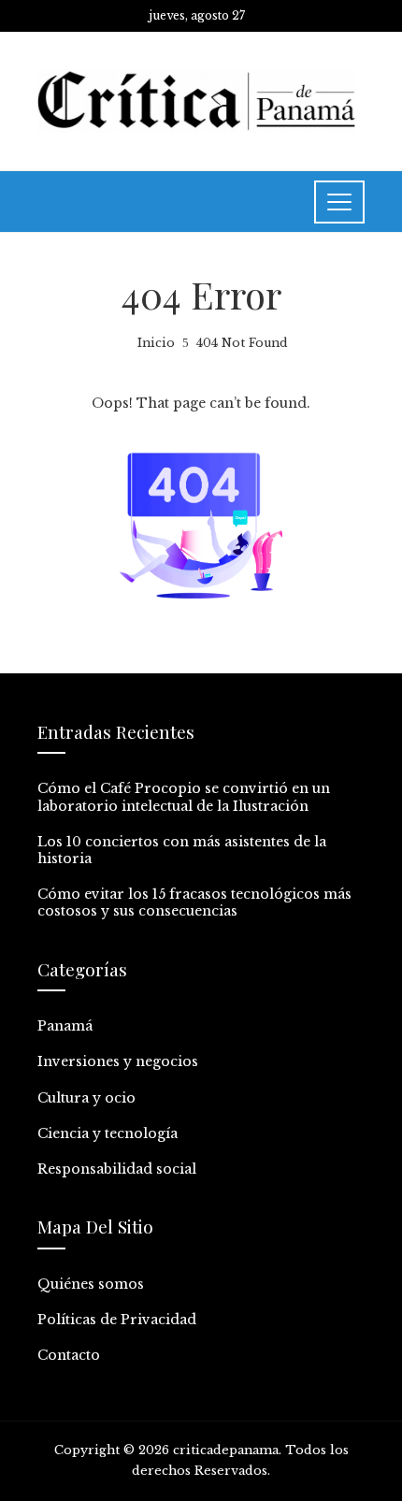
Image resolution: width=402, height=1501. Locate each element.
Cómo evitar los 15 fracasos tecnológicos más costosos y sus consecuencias (194, 902)
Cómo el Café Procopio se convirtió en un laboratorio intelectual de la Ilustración (183, 797)
